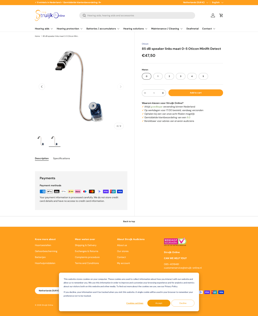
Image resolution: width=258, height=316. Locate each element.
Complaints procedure (87, 257)
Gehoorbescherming (46, 251)
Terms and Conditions (87, 263)
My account (123, 263)
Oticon (145, 43)
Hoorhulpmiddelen (45, 263)
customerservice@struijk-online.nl (183, 267)
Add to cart (196, 92)
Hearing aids (42, 28)
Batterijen (40, 257)
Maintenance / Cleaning (165, 28)
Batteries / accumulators (101, 28)
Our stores (123, 251)
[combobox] (137, 15)
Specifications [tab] (61, 158)
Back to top (129, 221)
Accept (158, 303)
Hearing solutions (133, 28)
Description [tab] (42, 158)
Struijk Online (47, 305)
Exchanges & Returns (86, 251)
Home (37, 36)
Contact (207, 28)
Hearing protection (68, 28)
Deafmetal (192, 28)
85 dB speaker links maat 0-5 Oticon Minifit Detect (61, 36)
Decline (182, 303)
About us (122, 245)
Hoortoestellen (43, 245)
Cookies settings (134, 303)
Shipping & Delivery (85, 245)
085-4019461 (171, 264)
